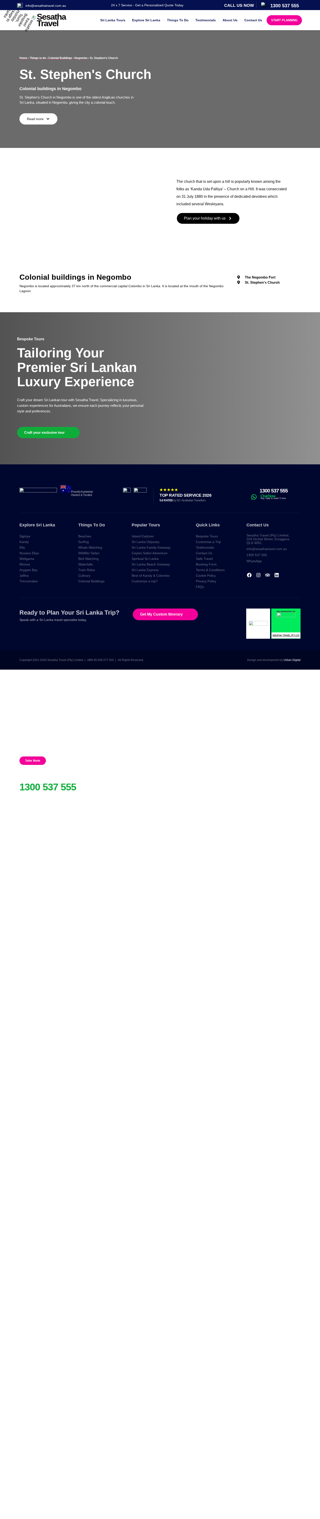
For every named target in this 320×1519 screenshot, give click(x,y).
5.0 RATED (182, 500)
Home (23, 58)
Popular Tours (146, 525)
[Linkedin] (276, 575)
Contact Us (253, 20)
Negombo (80, 58)
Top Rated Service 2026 (185, 495)
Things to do (38, 58)
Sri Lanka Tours (112, 20)
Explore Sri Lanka (146, 20)
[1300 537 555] (253, 490)
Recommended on (286, 612)
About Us (230, 20)
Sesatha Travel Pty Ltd (285, 635)
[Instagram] (258, 575)
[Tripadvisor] (267, 575)
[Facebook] (249, 575)
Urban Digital (292, 660)
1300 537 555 (274, 491)
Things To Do (178, 20)
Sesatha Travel (51, 20)
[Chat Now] (254, 497)
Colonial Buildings (60, 58)
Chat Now (267, 496)
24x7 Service (32, 779)
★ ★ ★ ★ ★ (169, 490)
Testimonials (205, 20)
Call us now (239, 5)
